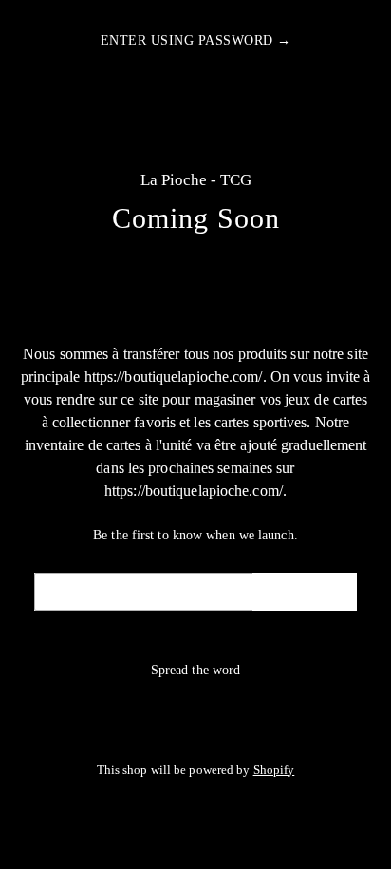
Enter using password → (196, 40)
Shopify (274, 770)
